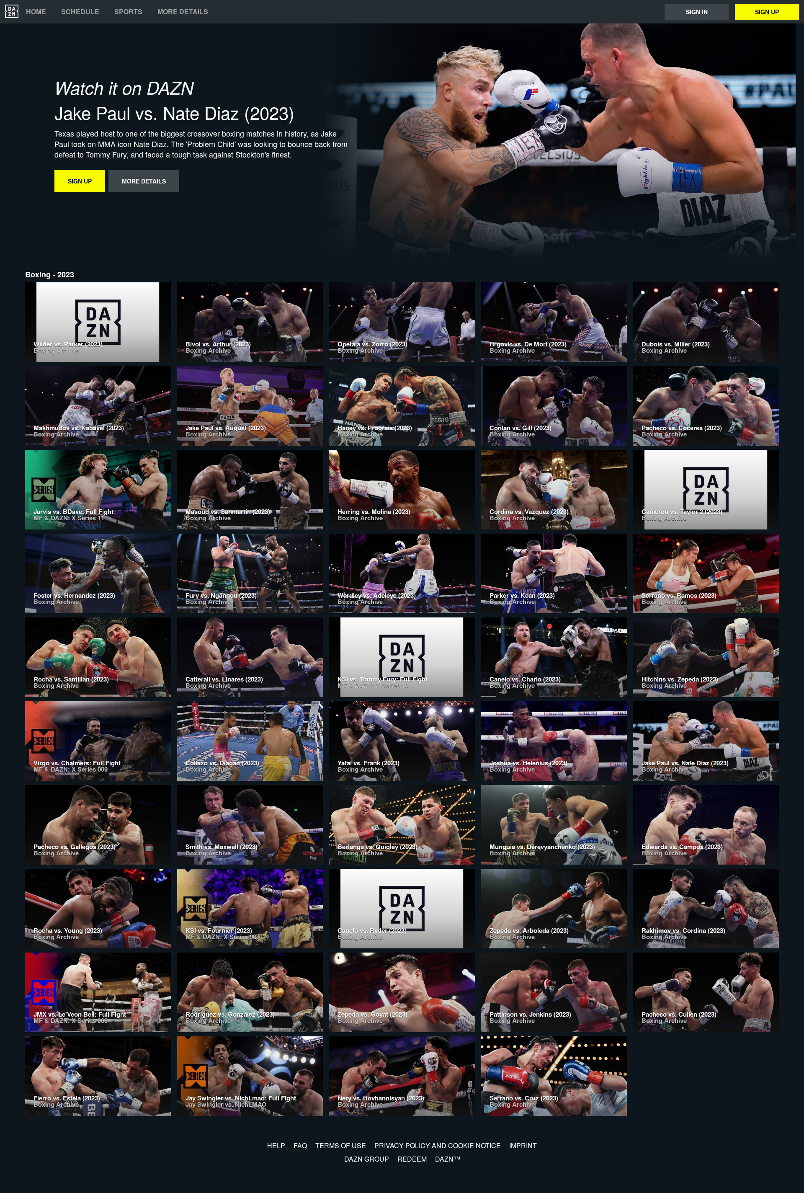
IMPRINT (523, 1145)
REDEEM (412, 1159)
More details (182, 11)
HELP (276, 1145)
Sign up (767, 12)
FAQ (300, 1145)
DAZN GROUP (366, 1159)
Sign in (697, 12)
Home (36, 11)
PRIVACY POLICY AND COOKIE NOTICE (437, 1145)
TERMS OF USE (340, 1145)
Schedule (80, 11)
